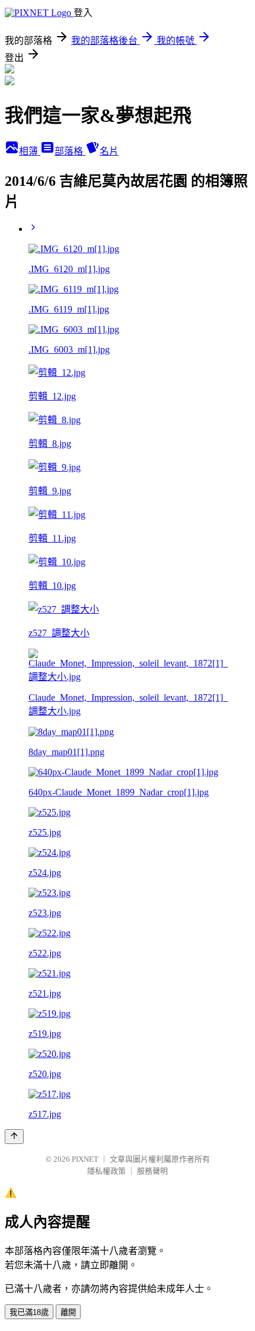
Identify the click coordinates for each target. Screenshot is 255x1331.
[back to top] (14, 1136)
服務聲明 (152, 1170)
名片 (109, 151)
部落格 (70, 151)
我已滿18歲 (29, 1312)
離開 (68, 1312)
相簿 (29, 151)
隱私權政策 (106, 1170)
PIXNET (85, 1159)
